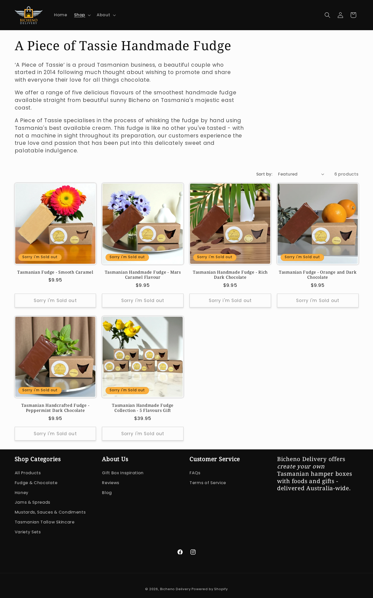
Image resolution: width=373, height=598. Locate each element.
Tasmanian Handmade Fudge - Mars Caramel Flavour (143, 275)
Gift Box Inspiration (123, 473)
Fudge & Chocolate (36, 483)
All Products (28, 473)
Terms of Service (208, 483)
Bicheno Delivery (176, 589)
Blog (107, 493)
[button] (82, 15)
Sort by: (264, 174)
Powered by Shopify (210, 589)
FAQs (195, 473)
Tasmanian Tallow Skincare (45, 522)
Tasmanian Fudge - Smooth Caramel (55, 272)
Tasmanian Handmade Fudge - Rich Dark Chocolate (230, 275)
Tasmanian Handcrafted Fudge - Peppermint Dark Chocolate (55, 408)
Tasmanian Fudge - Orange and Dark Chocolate (318, 275)
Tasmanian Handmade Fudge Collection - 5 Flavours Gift (143, 408)
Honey (21, 493)
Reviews (110, 483)
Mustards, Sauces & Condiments (50, 512)
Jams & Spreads (32, 502)
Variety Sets (28, 532)
